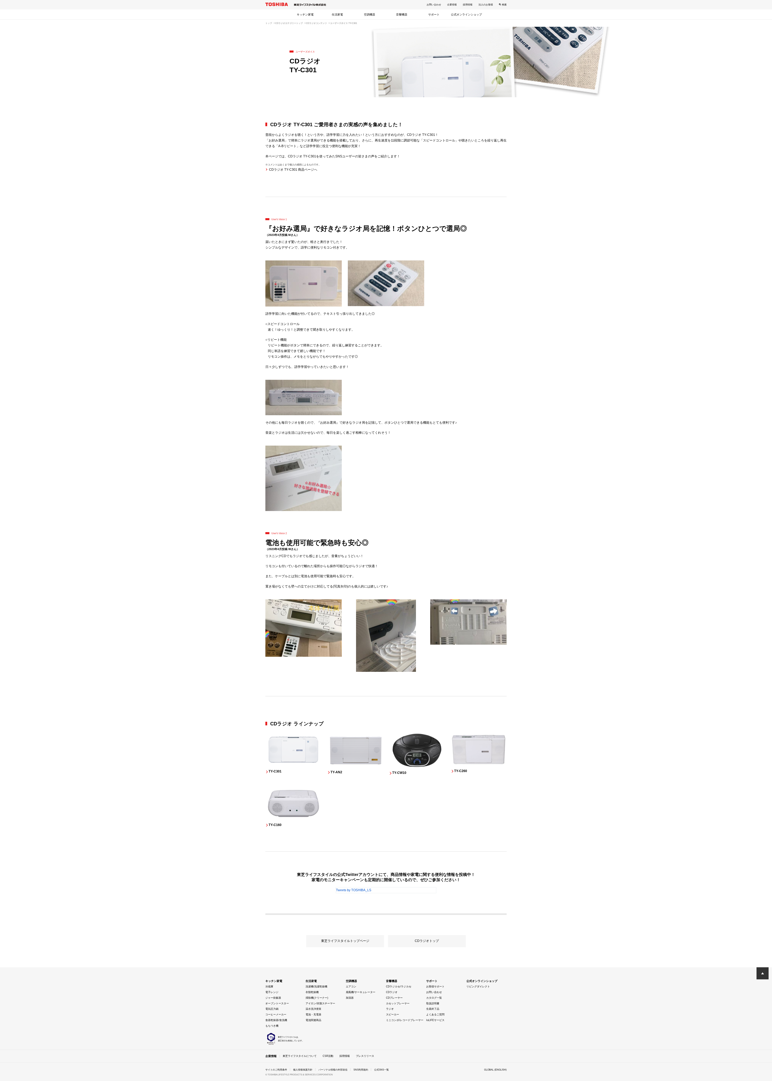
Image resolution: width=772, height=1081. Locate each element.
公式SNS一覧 (381, 1069)
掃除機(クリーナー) (317, 997)
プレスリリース (365, 1055)
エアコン (351, 986)
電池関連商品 (313, 1020)
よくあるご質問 (435, 1014)
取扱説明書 (432, 1003)
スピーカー (392, 1014)
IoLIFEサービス (435, 1020)
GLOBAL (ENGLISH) (495, 1069)
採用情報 (467, 4)
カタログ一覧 (434, 997)
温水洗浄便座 (313, 1008)
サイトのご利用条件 (276, 1069)
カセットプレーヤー (398, 1003)
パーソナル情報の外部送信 (332, 1069)
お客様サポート (435, 986)
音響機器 (401, 14)
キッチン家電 (305, 14)
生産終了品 (432, 1008)
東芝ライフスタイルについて (300, 1055)
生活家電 (337, 14)
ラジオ (390, 1008)
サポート (433, 14)
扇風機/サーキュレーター (360, 992)
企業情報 (452, 4)
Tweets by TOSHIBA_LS (353, 890)
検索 (504, 4)
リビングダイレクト (478, 986)
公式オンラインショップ (466, 14)
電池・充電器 (313, 1014)
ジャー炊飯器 (273, 997)
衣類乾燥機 (312, 992)
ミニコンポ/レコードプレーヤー (404, 1020)
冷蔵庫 (269, 986)
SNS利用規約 (360, 1069)
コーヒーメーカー (275, 1014)
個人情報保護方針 (302, 1069)
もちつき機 (271, 1025)
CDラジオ (391, 992)
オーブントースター (277, 1003)
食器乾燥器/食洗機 (276, 1020)
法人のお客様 (485, 4)
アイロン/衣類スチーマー (320, 1003)
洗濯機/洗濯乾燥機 (316, 986)
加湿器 (350, 997)
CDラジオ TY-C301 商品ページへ (293, 169)
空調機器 (369, 14)
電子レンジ (271, 992)
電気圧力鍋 (271, 1008)
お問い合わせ (434, 4)
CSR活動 (328, 1055)
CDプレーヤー (394, 997)
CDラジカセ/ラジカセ (398, 986)
